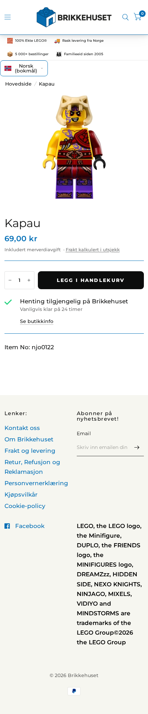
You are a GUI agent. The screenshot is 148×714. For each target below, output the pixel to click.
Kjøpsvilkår (21, 494)
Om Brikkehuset (28, 439)
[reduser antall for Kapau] (10, 280)
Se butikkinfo (36, 321)
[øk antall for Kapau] (29, 280)
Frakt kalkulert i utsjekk (93, 249)
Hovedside (18, 84)
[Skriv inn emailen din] (137, 447)
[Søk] (125, 17)
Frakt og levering (29, 450)
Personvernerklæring (36, 483)
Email (84, 433)
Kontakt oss (22, 427)
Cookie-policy (24, 505)
